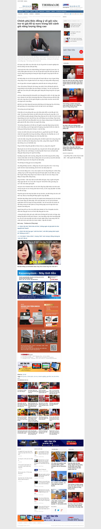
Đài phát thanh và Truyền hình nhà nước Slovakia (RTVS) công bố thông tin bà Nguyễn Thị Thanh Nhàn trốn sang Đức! (41, 462)
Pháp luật (42, 11)
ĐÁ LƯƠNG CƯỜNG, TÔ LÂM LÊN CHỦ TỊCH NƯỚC (58, 484)
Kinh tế (31, 11)
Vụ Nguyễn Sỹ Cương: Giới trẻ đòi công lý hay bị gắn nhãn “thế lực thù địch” (25, 453)
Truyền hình (55, 449)
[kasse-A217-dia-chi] (39, 360)
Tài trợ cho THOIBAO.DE (61, 11)
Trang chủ (20, 11)
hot (52, 376)
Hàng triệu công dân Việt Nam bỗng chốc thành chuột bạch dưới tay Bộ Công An (73, 148)
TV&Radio (48, 11)
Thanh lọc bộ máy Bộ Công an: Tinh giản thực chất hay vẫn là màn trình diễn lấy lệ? (42, 483)
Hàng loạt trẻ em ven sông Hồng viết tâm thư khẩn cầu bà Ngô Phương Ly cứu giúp (42, 491)
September (25, 16)
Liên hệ (53, 11)
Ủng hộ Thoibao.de (31, 1)
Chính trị (27, 11)
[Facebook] (56, 510)
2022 (21, 16)
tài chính (56, 376)
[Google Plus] (62, 510)
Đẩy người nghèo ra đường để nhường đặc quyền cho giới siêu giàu (44, 475)
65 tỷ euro (24, 376)
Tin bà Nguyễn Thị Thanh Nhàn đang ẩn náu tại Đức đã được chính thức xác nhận (41, 453)
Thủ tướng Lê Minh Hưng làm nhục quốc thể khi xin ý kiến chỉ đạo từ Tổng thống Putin (72, 105)
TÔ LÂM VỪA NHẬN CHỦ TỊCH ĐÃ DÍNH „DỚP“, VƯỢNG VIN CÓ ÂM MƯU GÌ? (58, 465)
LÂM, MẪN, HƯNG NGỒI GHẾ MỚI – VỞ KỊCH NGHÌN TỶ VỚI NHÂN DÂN (59, 502)
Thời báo (21, 525)
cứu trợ (36, 376)
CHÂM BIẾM (66, 63)
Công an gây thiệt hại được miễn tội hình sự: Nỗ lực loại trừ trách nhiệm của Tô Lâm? (42, 508)
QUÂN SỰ (39, 522)
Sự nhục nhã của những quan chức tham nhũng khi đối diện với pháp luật (73, 127)
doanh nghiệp (42, 376)
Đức (19, 378)
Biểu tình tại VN (27, 6)
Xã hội (36, 11)
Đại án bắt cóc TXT (75, 6)
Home (19, 16)
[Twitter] (59, 510)
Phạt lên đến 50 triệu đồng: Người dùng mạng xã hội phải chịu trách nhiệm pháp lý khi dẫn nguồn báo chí (73, 83)
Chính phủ (30, 376)
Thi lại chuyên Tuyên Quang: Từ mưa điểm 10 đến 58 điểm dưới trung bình (24, 466)
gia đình (49, 376)
